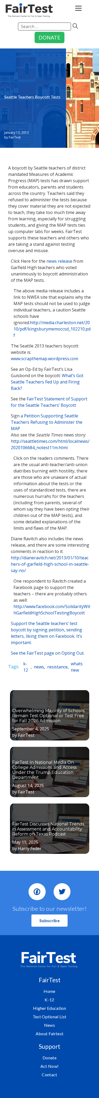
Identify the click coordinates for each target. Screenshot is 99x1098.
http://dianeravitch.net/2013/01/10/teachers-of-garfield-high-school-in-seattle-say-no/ (50, 564)
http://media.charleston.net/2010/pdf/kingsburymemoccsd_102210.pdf (52, 329)
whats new (77, 667)
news (39, 667)
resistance (57, 667)
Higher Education (49, 1008)
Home (49, 991)
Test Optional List (50, 1016)
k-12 (25, 667)
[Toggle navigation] (78, 10)
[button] (49, 920)
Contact (49, 1074)
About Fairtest (49, 1033)
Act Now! (49, 1066)
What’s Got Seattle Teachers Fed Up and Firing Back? (47, 382)
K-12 (49, 999)
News (49, 1025)
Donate (49, 1057)
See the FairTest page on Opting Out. (47, 653)
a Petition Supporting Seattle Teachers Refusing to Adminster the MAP (46, 422)
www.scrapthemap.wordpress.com (44, 358)
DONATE (49, 37)
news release (59, 261)
